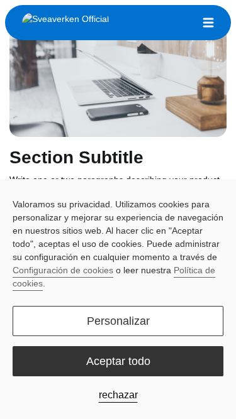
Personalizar (118, 321)
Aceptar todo (118, 361)
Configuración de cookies (63, 270)
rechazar (118, 394)
